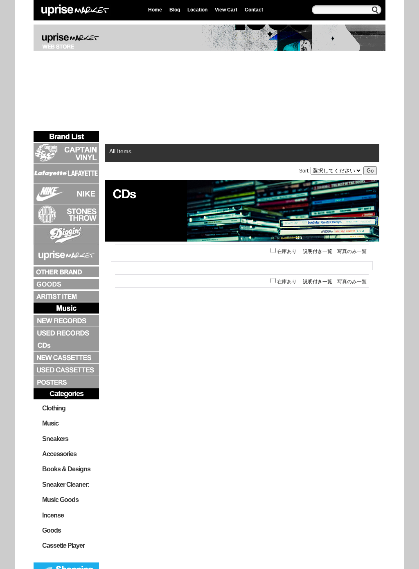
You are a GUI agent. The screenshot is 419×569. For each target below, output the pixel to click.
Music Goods (60, 499)
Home (155, 10)
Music (50, 423)
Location (197, 10)
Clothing (53, 408)
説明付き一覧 (317, 251)
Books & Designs (66, 469)
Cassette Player (63, 545)
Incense (53, 515)
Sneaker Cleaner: (65, 484)
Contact (254, 10)
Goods (51, 530)
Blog (174, 10)
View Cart (226, 10)
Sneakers (55, 438)
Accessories (59, 453)
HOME (122, 136)
